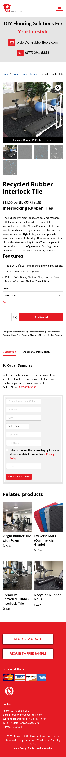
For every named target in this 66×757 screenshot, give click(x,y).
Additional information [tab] (36, 352)
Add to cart (41, 317)
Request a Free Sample (28, 653)
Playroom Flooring (38, 335)
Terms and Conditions (37, 740)
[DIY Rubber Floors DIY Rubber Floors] (13, 7)
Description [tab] (9, 352)
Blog (20, 740)
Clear (5, 302)
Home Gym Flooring (20, 335)
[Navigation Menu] (59, 8)
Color (6, 288)
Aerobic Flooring (20, 332)
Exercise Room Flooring (25, 74)
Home (6, 74)
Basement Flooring (37, 332)
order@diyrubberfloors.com (37, 42)
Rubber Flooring (55, 335)
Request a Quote (28, 639)
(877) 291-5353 (37, 52)
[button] (58, 88)
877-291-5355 (27, 387)
